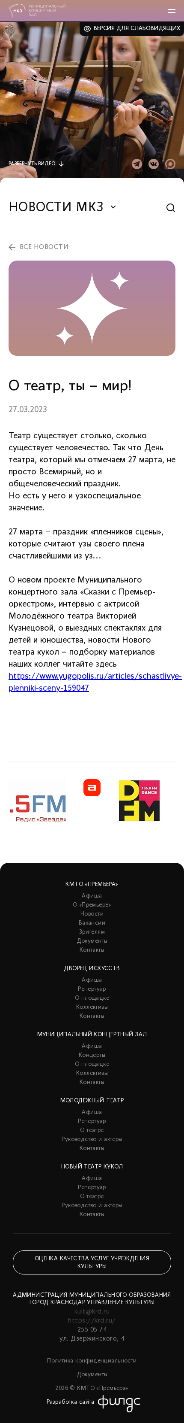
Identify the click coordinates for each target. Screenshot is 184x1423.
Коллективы (92, 1007)
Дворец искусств (92, 968)
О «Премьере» (92, 905)
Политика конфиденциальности (92, 1361)
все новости (44, 247)
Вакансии (92, 923)
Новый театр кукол (92, 1167)
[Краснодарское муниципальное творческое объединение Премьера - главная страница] (37, 11)
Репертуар (92, 989)
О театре (92, 1130)
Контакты (92, 950)
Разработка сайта (71, 1402)
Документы (92, 941)
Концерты (92, 1055)
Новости (92, 914)
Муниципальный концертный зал (92, 1035)
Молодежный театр (92, 1101)
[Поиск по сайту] (170, 208)
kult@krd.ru (92, 1311)
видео (32, 164)
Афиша (92, 896)
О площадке (92, 998)
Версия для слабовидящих (137, 28)
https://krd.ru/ (92, 1320)
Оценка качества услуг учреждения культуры (92, 1263)
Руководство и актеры (92, 1139)
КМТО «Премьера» (91, 884)
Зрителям (92, 932)
